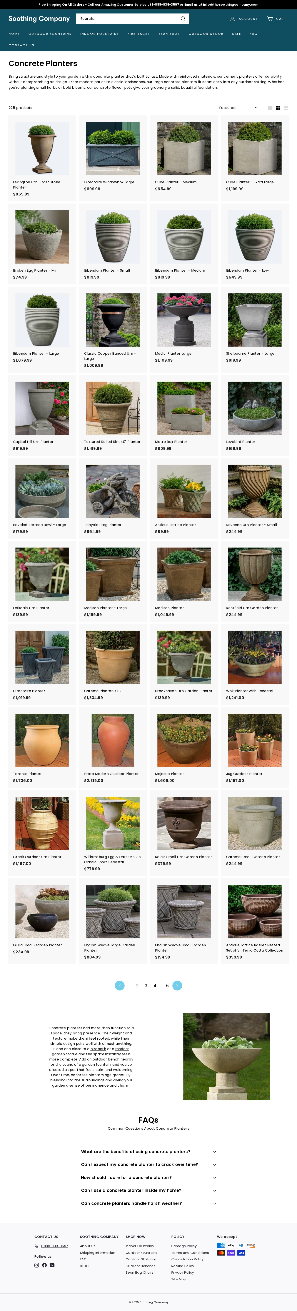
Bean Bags (169, 34)
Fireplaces (139, 34)
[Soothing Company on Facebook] (44, 1265)
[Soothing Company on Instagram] (36, 1265)
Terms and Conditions (190, 1252)
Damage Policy (184, 1246)
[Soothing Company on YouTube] (52, 1265)
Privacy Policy (182, 1272)
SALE (236, 34)
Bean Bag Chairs (140, 1272)
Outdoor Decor (206, 34)
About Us (87, 1246)
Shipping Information (97, 1252)
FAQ (254, 34)
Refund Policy (182, 1266)
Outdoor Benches (140, 1266)
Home (14, 34)
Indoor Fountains (99, 34)
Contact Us (22, 45)
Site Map (178, 1279)
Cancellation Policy (187, 1259)
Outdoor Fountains (50, 34)
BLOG (84, 1266)
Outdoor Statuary (141, 1259)
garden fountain (96, 1064)
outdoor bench (106, 1059)
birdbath (98, 1048)
